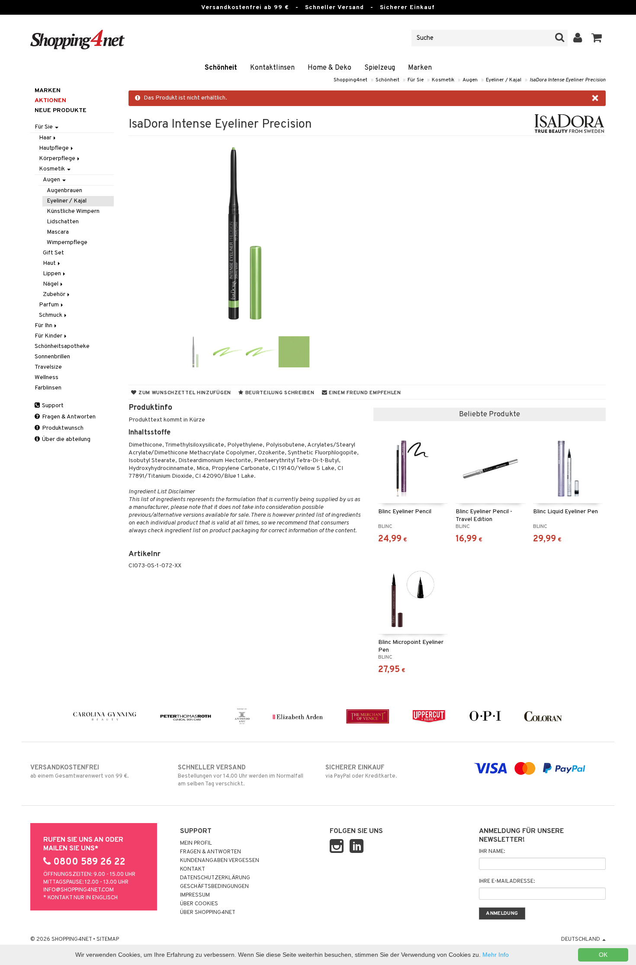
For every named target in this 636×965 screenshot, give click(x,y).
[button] (597, 38)
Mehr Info (495, 954)
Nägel (51, 284)
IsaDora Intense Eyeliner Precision (568, 80)
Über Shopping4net (207, 912)
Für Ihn (44, 325)
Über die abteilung (65, 439)
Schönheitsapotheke (62, 346)
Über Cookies (199, 904)
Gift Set (53, 253)
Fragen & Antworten (68, 417)
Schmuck (51, 315)
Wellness (46, 377)
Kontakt (192, 869)
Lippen (52, 273)
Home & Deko (329, 68)
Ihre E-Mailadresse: (507, 881)
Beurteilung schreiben (279, 392)
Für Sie (416, 80)
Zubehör (55, 294)
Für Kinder (49, 336)
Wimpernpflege (67, 242)
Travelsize (48, 367)
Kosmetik (443, 80)
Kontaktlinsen (272, 68)
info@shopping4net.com (78, 890)
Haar (46, 138)
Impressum (195, 895)
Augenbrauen (64, 190)
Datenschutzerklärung (215, 878)
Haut (50, 263)
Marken (420, 68)
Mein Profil (196, 843)
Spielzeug (379, 68)
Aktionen (50, 100)
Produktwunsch (62, 428)
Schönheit (221, 68)
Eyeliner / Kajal (503, 80)
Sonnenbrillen (52, 356)
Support (52, 405)
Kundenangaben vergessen (219, 860)
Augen (470, 80)
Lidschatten (63, 221)
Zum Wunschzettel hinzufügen (184, 392)
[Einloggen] (578, 38)
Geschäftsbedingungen (214, 886)
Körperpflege (58, 158)
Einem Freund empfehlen (364, 392)
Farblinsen (48, 388)
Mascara (58, 232)
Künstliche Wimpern (73, 211)
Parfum (49, 305)
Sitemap (107, 939)
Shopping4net (350, 80)
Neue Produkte (61, 110)
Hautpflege (54, 148)
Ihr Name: (492, 851)
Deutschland (581, 939)
